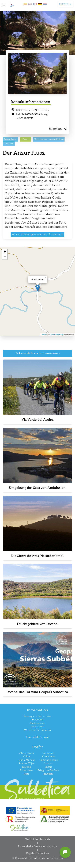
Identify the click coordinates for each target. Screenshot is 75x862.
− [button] (5, 257)
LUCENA (63, 4)
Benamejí (48, 753)
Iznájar (48, 763)
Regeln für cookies (37, 853)
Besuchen (37, 719)
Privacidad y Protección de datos (37, 846)
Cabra (26, 756)
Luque (48, 766)
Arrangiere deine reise (37, 716)
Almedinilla (26, 753)
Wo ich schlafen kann (37, 730)
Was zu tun (37, 726)
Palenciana (26, 770)
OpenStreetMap (56, 334)
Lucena (26, 766)
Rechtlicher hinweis (37, 839)
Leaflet (44, 334)
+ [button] (5, 251)
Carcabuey (48, 756)
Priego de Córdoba (48, 770)
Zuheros (48, 773)
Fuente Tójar (26, 763)
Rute (26, 773)
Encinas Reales (49, 759)
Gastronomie (37, 723)
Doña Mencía (26, 759)
